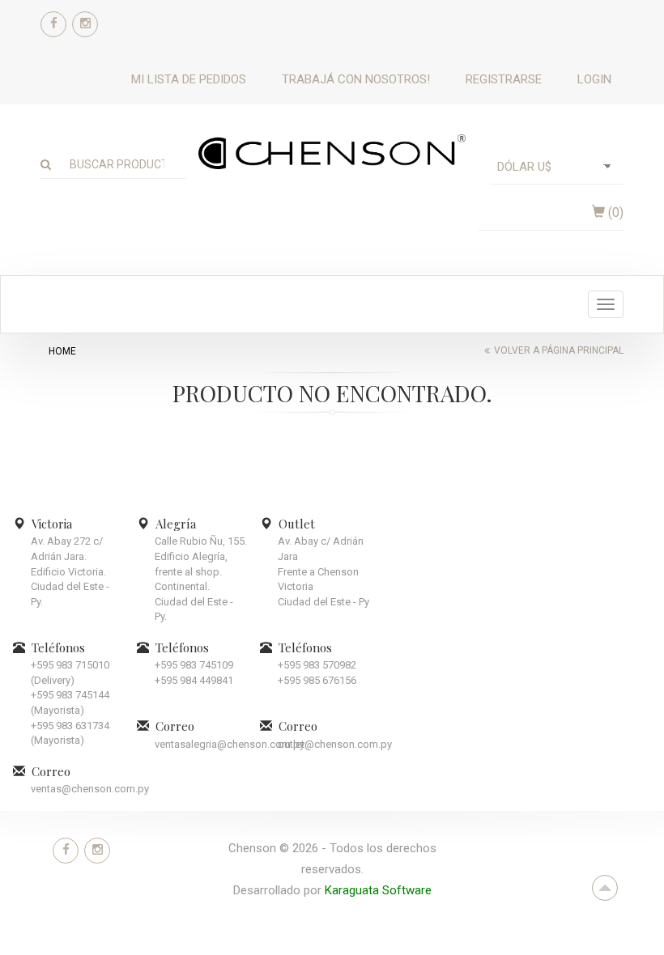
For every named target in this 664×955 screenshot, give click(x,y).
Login (594, 79)
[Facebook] (53, 24)
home (62, 351)
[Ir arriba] (605, 888)
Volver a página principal (559, 350)
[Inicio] (332, 151)
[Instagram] (85, 24)
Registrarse (504, 79)
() (614, 212)
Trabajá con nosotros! (356, 79)
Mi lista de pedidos (188, 79)
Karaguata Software (378, 890)
